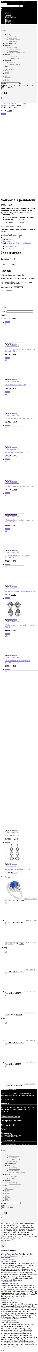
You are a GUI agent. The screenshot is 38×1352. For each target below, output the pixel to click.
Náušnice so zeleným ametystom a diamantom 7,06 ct (17, 661)
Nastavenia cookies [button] (8, 1238)
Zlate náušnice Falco (12, 835)
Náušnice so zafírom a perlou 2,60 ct (18, 452)
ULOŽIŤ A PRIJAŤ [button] (7, 1346)
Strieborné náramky (14, 49)
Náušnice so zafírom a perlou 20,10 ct (18, 869)
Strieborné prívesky (14, 58)
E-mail (3, 311)
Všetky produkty (9, 69)
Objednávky (8, 15)
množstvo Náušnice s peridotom (12, 235)
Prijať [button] (18, 1238)
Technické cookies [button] (7, 1259)
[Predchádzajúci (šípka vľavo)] (1, 1350)
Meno (3, 308)
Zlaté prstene (13, 38)
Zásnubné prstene (14, 36)
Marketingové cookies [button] (9, 1321)
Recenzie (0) (9, 248)
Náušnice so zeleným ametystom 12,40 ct (20, 591)
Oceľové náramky (14, 51)
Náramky (7, 45)
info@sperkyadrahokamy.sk (11, 1135)
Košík (3, 85)
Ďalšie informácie (11, 246)
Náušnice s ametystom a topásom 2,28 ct (19, 486)
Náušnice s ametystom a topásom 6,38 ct (19, 419)
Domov (3, 103)
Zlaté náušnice (13, 62)
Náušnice (8, 60)
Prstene (7, 34)
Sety (6, 66)
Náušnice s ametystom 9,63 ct (15, 385)
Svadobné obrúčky (10, 43)
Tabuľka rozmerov (10, 16)
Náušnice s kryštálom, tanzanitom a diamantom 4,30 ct (17, 556)
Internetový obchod (7, 1099)
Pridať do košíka (6, 239)
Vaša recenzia (6, 291)
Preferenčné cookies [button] (8, 1282)
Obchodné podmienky (11, 17)
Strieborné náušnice (15, 64)
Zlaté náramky (13, 47)
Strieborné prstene (14, 39)
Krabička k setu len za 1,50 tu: (12, 226)
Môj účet (8, 12)
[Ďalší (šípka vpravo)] (3, 1350)
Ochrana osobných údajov (10, 1117)
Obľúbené (8, 13)
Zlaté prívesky (13, 56)
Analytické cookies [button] (7, 1300)
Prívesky (7, 54)
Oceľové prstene (14, 41)
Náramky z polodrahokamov (17, 52)
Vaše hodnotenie (7, 287)
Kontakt (7, 80)
